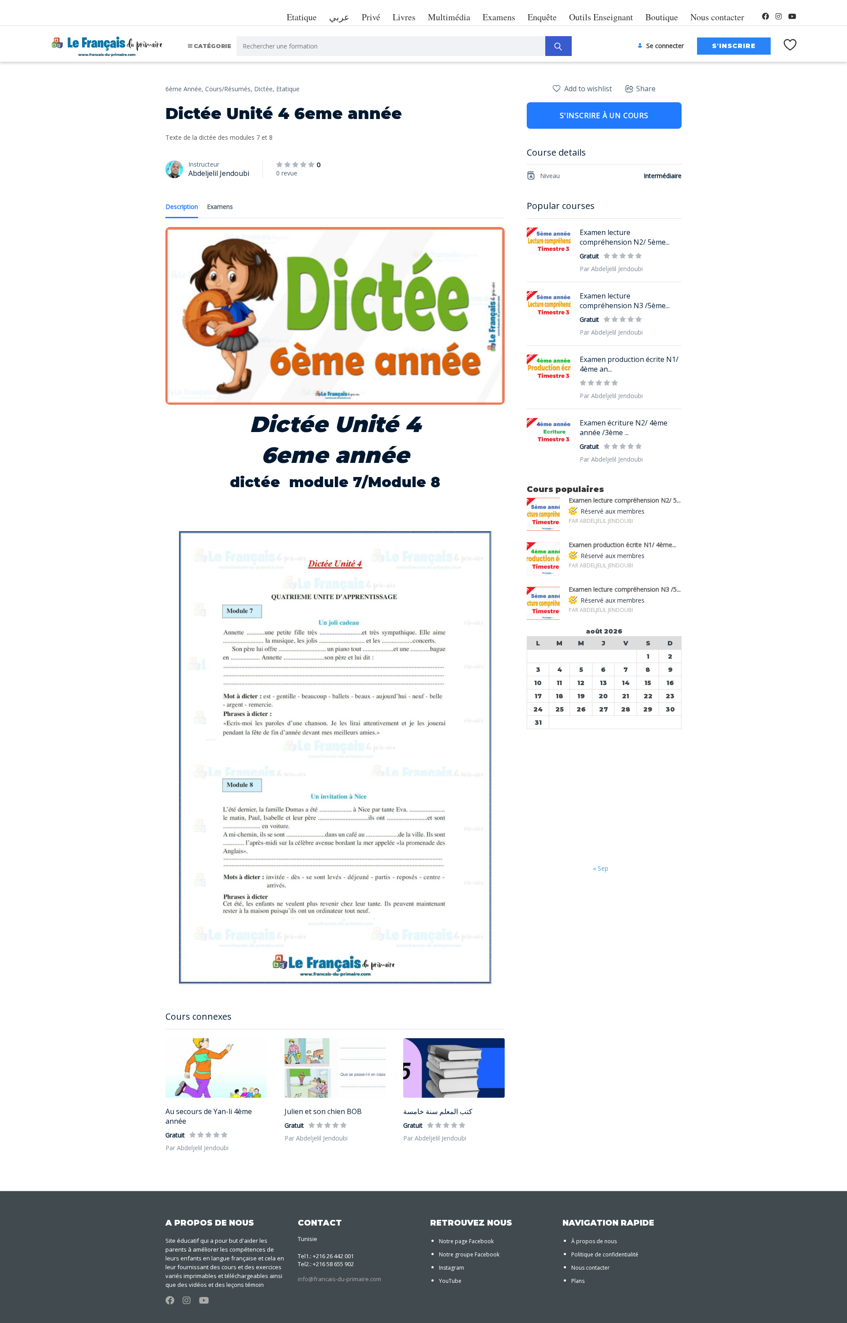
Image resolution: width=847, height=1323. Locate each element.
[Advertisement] (604, 797)
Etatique (302, 17)
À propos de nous (594, 1241)
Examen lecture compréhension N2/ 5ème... (625, 237)
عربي (339, 17)
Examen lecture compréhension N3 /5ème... (625, 300)
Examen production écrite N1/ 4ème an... (629, 364)
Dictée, (264, 89)
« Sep (600, 868)
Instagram (451, 1267)
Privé (371, 17)
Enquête (542, 17)
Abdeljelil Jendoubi (218, 173)
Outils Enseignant (601, 17)
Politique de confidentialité (604, 1254)
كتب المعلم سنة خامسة (437, 1111)
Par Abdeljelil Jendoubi (197, 1148)
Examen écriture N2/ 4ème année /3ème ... (623, 427)
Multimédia (449, 17)
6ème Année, (184, 89)
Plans (578, 1281)
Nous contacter (717, 17)
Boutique (661, 17)
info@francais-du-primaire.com (339, 1279)
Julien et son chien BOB (323, 1111)
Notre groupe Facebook (469, 1254)
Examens (499, 17)
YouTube (450, 1281)
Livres (404, 17)
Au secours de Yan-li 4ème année (208, 1116)
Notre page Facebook (466, 1241)
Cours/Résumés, (228, 89)
